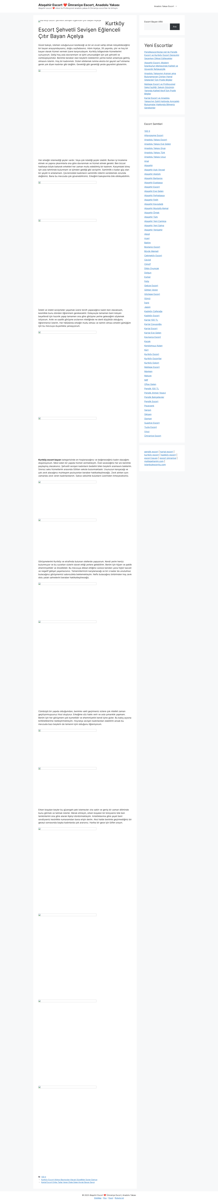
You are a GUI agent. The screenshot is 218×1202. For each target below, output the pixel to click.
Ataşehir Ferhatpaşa (154, 195)
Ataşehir (148, 165)
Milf (146, 380)
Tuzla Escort (150, 427)
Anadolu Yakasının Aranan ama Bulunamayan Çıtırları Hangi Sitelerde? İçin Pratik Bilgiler (160, 76)
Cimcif (147, 264)
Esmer (147, 277)
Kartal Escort (150, 328)
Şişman (148, 418)
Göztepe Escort (152, 294)
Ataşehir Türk (151, 217)
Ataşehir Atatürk (152, 174)
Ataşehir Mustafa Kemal (156, 208)
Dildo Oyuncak (151, 268)
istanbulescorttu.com (155, 464)
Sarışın (147, 410)
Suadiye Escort (152, 423)
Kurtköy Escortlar (153, 358)
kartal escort (166, 451)
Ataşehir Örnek (151, 212)
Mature (148, 375)
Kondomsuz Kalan (153, 345)
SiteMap (97, 1198)
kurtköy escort (151, 455)
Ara (174, 26)
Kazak (147, 341)
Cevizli (147, 260)
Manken (148, 371)
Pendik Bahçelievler (154, 397)
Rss (105, 1198)
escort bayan (151, 458)
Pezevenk (149, 405)
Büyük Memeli (151, 251)
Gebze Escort (151, 285)
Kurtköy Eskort (151, 363)
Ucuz (146, 431)
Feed (110, 1198)
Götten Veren (151, 290)
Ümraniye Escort (152, 436)
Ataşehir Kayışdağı (153, 204)
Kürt (146, 350)
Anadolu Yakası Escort (164, 6)
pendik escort (151, 451)
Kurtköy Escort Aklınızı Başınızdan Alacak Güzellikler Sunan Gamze (69, 1180)
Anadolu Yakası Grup (155, 148)
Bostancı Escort (152, 247)
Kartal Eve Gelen (152, 333)
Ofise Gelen (150, 384)
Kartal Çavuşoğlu (153, 324)
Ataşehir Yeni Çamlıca (155, 221)
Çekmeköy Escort (153, 255)
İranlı (146, 303)
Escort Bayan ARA (153, 21)
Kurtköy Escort (151, 354)
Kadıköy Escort (151, 315)
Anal (146, 161)
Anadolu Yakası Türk (154, 152)
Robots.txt (119, 1198)
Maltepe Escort (152, 367)
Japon (147, 307)
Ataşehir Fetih (151, 200)
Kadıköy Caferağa (153, 311)
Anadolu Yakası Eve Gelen (157, 144)
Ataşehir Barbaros (153, 178)
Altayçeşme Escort (153, 135)
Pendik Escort (151, 401)
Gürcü (147, 298)
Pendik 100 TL (151, 388)
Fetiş (146, 281)
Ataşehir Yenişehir (153, 230)
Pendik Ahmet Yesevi (155, 393)
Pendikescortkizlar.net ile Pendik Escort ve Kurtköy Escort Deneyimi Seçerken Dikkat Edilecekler (161, 55)
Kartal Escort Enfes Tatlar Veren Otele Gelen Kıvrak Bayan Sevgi (68, 1182)
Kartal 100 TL (151, 320)
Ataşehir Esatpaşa (153, 182)
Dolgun (147, 272)
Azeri (146, 238)
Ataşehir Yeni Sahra (154, 225)
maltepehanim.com (154, 461)
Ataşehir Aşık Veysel (154, 169)
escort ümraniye (168, 458)
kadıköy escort (168, 455)
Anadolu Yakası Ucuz (155, 157)
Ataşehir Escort (152, 187)
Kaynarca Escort (152, 337)
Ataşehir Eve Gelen (154, 191)
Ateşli (147, 234)
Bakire (147, 242)
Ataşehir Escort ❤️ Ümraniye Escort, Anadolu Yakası (78, 5)
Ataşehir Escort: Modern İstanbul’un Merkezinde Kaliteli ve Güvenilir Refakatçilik (161, 65)
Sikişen (148, 414)
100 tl (43, 1177)
